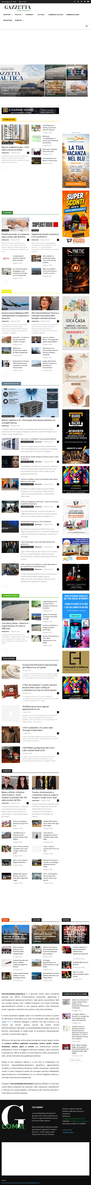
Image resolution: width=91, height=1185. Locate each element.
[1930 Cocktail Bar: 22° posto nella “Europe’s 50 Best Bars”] (11, 734)
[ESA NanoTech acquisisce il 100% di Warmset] (10, 527)
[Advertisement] (61, 8)
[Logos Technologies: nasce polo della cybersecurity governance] (10, 547)
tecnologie (26, 1183)
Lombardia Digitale (8, 416)
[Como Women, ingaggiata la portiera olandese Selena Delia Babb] (36, 835)
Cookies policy (68, 1132)
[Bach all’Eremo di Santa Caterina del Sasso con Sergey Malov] (36, 976)
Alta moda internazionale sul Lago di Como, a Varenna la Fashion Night (15, 936)
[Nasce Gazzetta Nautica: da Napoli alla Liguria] (22, 84)
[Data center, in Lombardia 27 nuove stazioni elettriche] (10, 444)
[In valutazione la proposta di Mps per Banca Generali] (6, 258)
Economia (5, 230)
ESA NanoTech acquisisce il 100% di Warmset (36, 522)
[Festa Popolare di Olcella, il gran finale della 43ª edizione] (36, 127)
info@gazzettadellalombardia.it (73, 1119)
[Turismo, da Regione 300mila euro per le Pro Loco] (6, 823)
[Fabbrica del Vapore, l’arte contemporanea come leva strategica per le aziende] (36, 949)
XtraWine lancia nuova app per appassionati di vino (35, 707)
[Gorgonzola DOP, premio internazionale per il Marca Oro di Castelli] (11, 672)
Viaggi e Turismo (7, 788)
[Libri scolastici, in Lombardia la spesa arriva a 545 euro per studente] (36, 258)
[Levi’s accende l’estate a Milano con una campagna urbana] (6, 976)
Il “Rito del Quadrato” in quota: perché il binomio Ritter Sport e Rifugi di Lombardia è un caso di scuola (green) (39, 687)
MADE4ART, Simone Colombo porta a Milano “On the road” (45, 936)
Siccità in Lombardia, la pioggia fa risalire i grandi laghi (50, 628)
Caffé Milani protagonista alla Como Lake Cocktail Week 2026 (38, 749)
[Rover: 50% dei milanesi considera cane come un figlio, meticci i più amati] (6, 849)
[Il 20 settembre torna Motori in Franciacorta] (36, 160)
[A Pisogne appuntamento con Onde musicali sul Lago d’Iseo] (36, 963)
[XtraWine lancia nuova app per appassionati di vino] (11, 713)
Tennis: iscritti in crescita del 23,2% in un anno (51, 849)
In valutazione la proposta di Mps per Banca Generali (19, 258)
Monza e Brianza (7, 143)
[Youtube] (88, 1)
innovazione (6, 1183)
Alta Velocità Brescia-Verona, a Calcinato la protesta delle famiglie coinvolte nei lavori (45, 315)
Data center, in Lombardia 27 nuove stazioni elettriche (38, 439)
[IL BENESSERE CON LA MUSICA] (66, 965)
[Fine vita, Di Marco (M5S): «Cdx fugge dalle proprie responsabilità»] (36, 339)
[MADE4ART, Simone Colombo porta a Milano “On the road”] (55, 89)
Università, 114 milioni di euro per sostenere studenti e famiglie (21, 340)
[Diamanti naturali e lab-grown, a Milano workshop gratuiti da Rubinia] (6, 963)
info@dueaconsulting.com (79, 1121)
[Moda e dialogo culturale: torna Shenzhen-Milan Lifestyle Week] (6, 949)
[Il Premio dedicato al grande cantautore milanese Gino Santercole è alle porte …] (66, 949)
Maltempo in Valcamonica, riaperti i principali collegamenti (20, 350)
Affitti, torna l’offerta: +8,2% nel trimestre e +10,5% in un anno (50, 271)
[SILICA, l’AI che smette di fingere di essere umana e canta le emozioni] (10, 462)
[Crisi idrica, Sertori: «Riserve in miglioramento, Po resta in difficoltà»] (55, 72)
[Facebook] (74, 1)
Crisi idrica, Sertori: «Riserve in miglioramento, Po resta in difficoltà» (15, 626)
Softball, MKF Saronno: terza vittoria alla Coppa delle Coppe (51, 824)
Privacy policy (67, 1130)
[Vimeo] (84, 1)
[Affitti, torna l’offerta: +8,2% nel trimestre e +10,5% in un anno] (36, 271)
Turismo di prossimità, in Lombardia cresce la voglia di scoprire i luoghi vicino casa (45, 795)
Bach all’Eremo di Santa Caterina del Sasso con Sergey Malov (51, 975)
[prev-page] (3, 168)
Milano (10, 1022)
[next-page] (6, 168)
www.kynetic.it (35, 1183)
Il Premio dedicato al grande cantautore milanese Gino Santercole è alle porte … (80, 951)
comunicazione (16, 1183)
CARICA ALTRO (75, 1060)
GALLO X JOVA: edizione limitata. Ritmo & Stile (81, 974)
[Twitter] (81, 1)
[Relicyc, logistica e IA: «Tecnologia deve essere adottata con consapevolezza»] (30, 403)
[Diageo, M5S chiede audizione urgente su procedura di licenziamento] (36, 363)
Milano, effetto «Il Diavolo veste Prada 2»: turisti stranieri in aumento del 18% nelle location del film (14, 796)
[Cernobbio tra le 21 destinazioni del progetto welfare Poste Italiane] (6, 835)
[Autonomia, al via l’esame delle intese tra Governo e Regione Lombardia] (36, 350)
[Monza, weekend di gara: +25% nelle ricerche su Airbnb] (15, 134)
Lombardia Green (7, 619)
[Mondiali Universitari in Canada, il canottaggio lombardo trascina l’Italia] (36, 862)
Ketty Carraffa (69, 941)
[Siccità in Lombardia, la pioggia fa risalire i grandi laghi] (36, 627)
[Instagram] (78, 1)
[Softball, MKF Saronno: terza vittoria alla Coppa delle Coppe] (36, 823)
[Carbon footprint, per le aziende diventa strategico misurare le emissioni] (36, 604)
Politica (4, 309)
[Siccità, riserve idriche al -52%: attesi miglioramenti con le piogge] (36, 638)
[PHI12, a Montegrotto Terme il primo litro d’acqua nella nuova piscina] (36, 876)
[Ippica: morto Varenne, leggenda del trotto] (6, 862)
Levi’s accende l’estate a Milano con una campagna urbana (20, 975)
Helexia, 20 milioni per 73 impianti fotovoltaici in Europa (50, 617)
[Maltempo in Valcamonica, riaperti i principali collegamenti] (6, 350)
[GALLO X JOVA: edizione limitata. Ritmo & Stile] (66, 974)
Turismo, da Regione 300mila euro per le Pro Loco (20, 824)
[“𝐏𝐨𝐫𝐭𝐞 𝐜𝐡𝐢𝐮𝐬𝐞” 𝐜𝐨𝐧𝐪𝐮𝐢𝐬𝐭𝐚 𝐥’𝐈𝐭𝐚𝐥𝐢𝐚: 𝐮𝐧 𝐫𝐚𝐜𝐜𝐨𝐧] (66, 1047)
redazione (6, 94)
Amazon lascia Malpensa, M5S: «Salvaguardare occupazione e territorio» (15, 315)
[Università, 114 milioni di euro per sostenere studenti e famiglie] (6, 339)
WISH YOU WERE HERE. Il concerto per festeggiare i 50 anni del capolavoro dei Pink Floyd (75, 934)
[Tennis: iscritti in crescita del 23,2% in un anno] (36, 849)
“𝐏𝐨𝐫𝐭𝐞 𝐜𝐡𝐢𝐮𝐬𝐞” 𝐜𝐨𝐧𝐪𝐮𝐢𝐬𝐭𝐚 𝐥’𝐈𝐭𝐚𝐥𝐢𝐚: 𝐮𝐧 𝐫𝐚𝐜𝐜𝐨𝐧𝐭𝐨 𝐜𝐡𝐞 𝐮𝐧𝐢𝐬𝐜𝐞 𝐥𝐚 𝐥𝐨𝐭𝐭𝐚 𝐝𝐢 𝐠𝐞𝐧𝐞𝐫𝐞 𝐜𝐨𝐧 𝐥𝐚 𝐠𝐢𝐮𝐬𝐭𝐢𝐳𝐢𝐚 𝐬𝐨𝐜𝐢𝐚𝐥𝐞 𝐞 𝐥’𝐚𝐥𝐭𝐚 (80, 1049)
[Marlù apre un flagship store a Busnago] (36, 151)
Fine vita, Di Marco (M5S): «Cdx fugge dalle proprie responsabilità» (50, 340)
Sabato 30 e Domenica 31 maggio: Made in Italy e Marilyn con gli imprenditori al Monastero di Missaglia (80, 1004)
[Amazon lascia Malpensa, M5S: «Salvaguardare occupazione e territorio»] (15, 303)
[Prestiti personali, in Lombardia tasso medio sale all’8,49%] (77, 89)
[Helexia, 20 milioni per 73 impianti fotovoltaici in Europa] (36, 617)
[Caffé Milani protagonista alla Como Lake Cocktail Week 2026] (11, 754)
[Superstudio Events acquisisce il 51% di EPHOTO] (45, 224)
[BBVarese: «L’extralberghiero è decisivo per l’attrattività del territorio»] (36, 138)
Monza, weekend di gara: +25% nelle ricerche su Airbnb (15, 148)
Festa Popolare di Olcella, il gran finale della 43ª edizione (49, 128)
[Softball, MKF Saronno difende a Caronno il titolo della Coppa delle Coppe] (6, 876)
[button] (86, 26)
